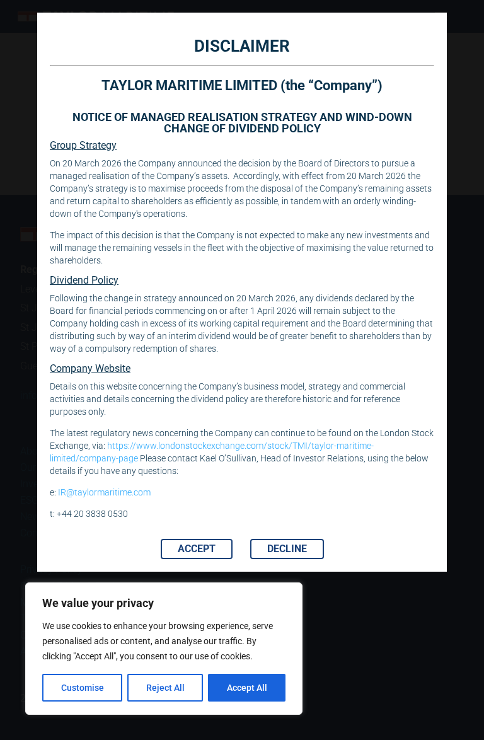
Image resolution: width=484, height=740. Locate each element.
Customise (82, 688)
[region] (163, 648)
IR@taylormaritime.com (104, 492)
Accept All (247, 688)
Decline (287, 549)
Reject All (165, 688)
